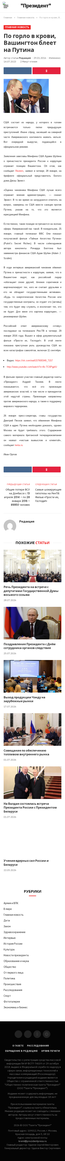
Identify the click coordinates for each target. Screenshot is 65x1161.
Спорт (7, 995)
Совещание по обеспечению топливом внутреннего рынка (26, 753)
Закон (7, 926)
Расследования (13, 990)
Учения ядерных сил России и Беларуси (26, 863)
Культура (9, 949)
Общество (10, 966)
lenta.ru (19, 445)
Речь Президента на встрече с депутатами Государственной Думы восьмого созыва (31, 591)
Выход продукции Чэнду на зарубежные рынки (24, 699)
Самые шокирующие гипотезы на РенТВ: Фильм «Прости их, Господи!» (48, 495)
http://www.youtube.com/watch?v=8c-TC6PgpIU (32, 366)
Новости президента (16, 955)
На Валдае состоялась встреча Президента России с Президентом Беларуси (30, 808)
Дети (7, 920)
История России (13, 943)
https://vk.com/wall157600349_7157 (34, 360)
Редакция (25, 58)
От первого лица (13, 972)
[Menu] (6, 6)
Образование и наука (16, 961)
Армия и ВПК (11, 903)
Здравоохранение (14, 932)
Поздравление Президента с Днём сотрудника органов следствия (30, 646)
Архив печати (50, 1051)
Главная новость (17, 27)
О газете (18, 1045)
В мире (8, 909)
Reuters (19, 171)
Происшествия (12, 984)
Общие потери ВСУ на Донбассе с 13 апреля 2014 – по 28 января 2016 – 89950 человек (17, 497)
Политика (9, 978)
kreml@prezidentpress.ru (33, 1141)
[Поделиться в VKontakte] (18, 70)
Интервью (10, 938)
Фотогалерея (12, 1001)
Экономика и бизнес (15, 1007)
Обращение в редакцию (21, 1051)
